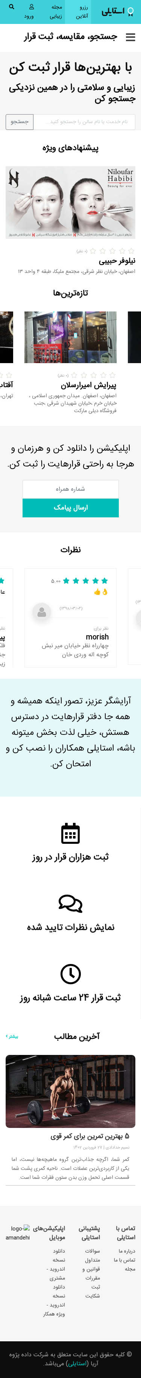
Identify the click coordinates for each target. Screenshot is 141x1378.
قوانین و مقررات (91, 1274)
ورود (29, 16)
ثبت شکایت (92, 1292)
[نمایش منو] (130, 38)
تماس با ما (124, 1260)
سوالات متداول (92, 1256)
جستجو (20, 122)
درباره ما (127, 1251)
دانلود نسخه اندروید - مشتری (56, 1265)
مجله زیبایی (56, 12)
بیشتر (13, 1037)
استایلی (77, 1364)
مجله (130, 1269)
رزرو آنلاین (76, 12)
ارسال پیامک (71, 508)
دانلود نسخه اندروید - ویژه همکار (54, 1301)
